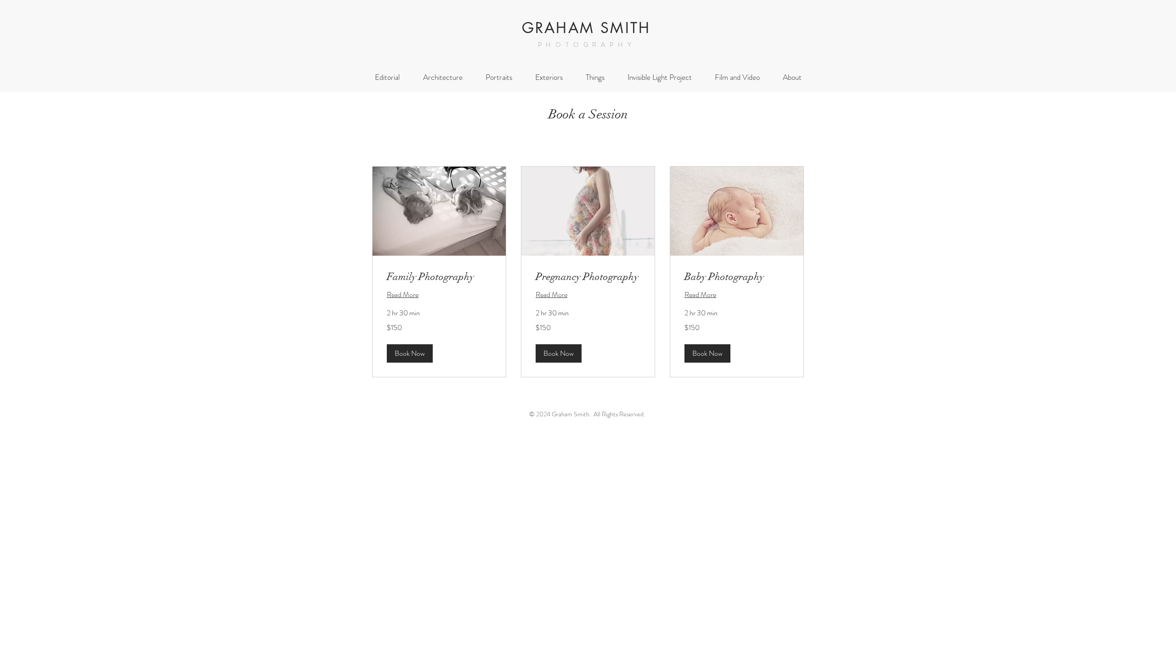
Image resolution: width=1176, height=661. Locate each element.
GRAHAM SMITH (586, 27)
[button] (410, 353)
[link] (439, 276)
